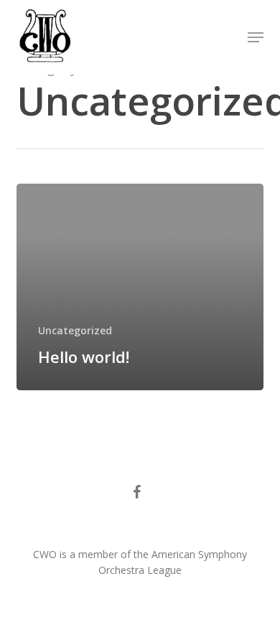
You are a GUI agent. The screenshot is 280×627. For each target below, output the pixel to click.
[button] (255, 37)
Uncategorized (75, 330)
